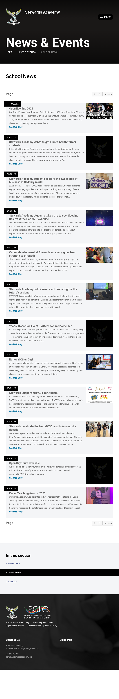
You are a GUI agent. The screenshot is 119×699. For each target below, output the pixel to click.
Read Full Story (15, 127)
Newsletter (13, 563)
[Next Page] (100, 94)
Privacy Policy (51, 626)
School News (49, 52)
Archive (108, 94)
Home (9, 52)
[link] (94, 94)
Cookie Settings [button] (34, 626)
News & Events (27, 52)
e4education (48, 622)
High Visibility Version (15, 626)
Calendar (11, 581)
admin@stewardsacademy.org (19, 657)
